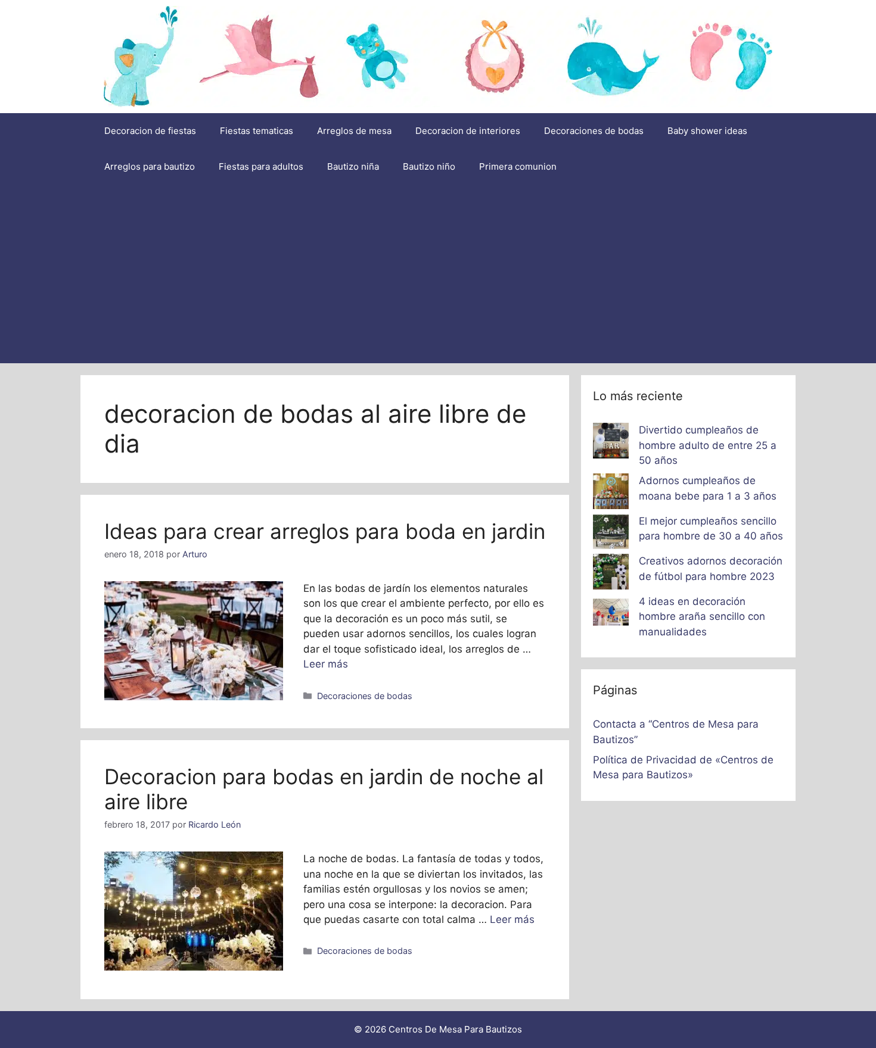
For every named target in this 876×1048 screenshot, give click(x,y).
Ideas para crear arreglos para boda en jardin (324, 531)
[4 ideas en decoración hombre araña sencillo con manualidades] (611, 614)
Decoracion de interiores (467, 130)
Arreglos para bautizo (149, 166)
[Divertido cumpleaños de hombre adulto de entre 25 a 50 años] (611, 443)
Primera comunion (518, 166)
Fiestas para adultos (261, 166)
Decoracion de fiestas (150, 130)
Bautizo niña (353, 166)
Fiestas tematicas (256, 130)
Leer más (325, 664)
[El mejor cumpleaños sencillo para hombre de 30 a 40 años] (611, 534)
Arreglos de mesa (354, 130)
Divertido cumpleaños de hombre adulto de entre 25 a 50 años (707, 445)
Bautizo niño (429, 166)
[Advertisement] (438, 274)
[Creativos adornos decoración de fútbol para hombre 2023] (611, 574)
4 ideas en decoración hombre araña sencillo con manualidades (702, 616)
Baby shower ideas (707, 130)
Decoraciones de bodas (594, 130)
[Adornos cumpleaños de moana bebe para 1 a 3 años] (611, 493)
